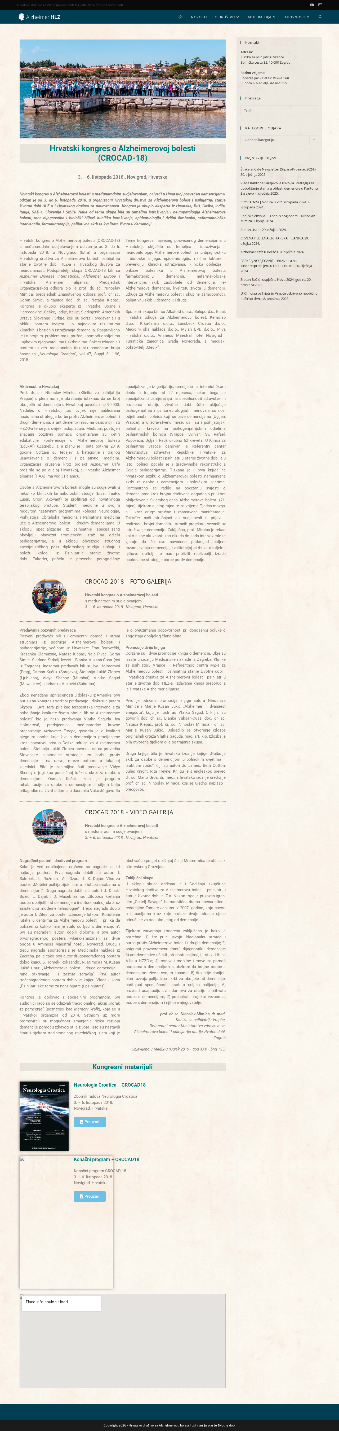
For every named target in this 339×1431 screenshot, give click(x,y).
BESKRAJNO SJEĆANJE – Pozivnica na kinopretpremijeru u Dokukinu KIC (268, 263)
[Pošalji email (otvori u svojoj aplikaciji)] (320, 5)
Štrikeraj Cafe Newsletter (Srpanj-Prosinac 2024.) (278, 169)
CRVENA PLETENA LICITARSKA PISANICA (272, 238)
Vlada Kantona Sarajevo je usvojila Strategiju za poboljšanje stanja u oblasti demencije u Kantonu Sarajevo (279, 188)
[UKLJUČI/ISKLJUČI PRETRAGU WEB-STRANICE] (320, 17)
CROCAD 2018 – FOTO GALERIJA (128, 581)
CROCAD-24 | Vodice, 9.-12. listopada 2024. (273, 202)
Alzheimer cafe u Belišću (259, 252)
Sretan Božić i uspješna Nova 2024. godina (273, 279)
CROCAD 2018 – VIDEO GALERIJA (129, 812)
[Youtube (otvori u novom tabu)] (314, 5)
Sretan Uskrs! (250, 229)
